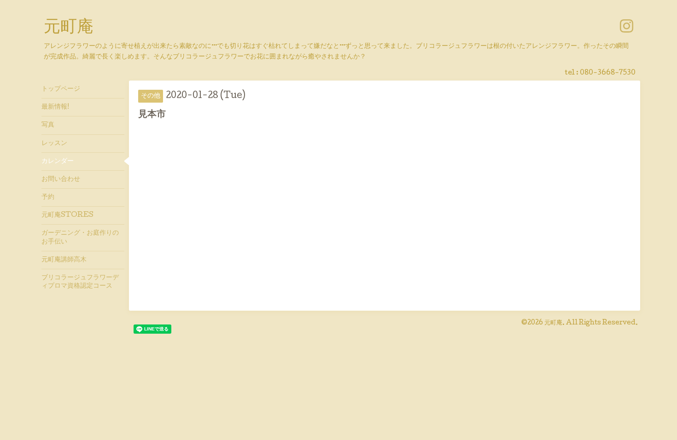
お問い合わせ (60, 179)
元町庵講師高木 (64, 260)
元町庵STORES (67, 215)
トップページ (60, 89)
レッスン (54, 143)
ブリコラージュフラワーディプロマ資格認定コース (80, 282)
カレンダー (57, 161)
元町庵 (68, 28)
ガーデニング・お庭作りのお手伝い (80, 237)
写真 (47, 125)
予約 (47, 197)
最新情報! (55, 107)
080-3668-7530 (608, 73)
